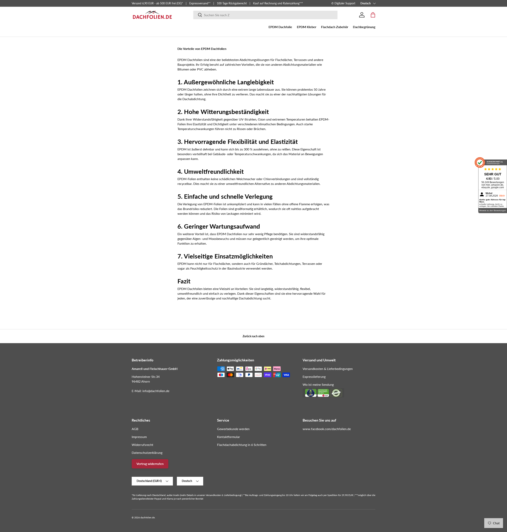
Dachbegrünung (364, 27)
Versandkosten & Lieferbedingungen (328, 368)
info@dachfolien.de (155, 391)
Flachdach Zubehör (334, 27)
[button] (373, 14)
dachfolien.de (147, 517)
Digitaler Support (345, 3)
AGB (135, 429)
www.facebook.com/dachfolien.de (327, 429)
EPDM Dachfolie (280, 27)
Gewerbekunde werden (233, 429)
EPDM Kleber (306, 27)
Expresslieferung (314, 376)
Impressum (139, 437)
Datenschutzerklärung (147, 452)
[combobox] (265, 15)
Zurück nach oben (253, 336)
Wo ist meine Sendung (318, 384)
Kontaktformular (228, 437)
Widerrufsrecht (142, 444)
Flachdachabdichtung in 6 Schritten (241, 444)
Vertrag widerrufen (150, 464)
